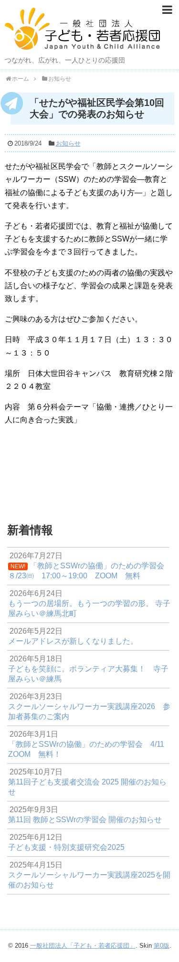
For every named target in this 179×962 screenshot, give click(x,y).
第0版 (161, 945)
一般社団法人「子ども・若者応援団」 (83, 945)
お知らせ (68, 143)
